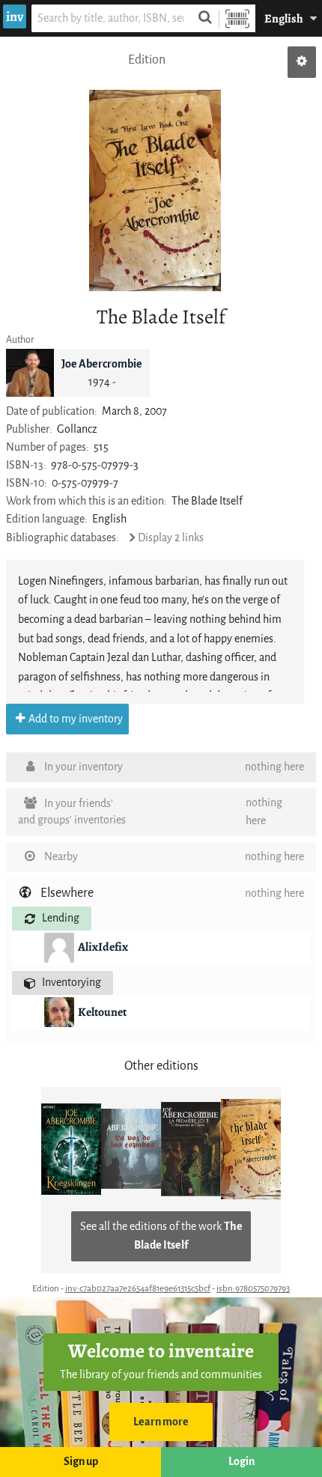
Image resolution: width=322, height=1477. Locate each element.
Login (241, 1462)
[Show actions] (302, 62)
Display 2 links (171, 538)
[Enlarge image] (155, 191)
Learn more (161, 1422)
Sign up (81, 1462)
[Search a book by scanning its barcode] (237, 18)
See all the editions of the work (161, 1236)
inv (14, 16)
